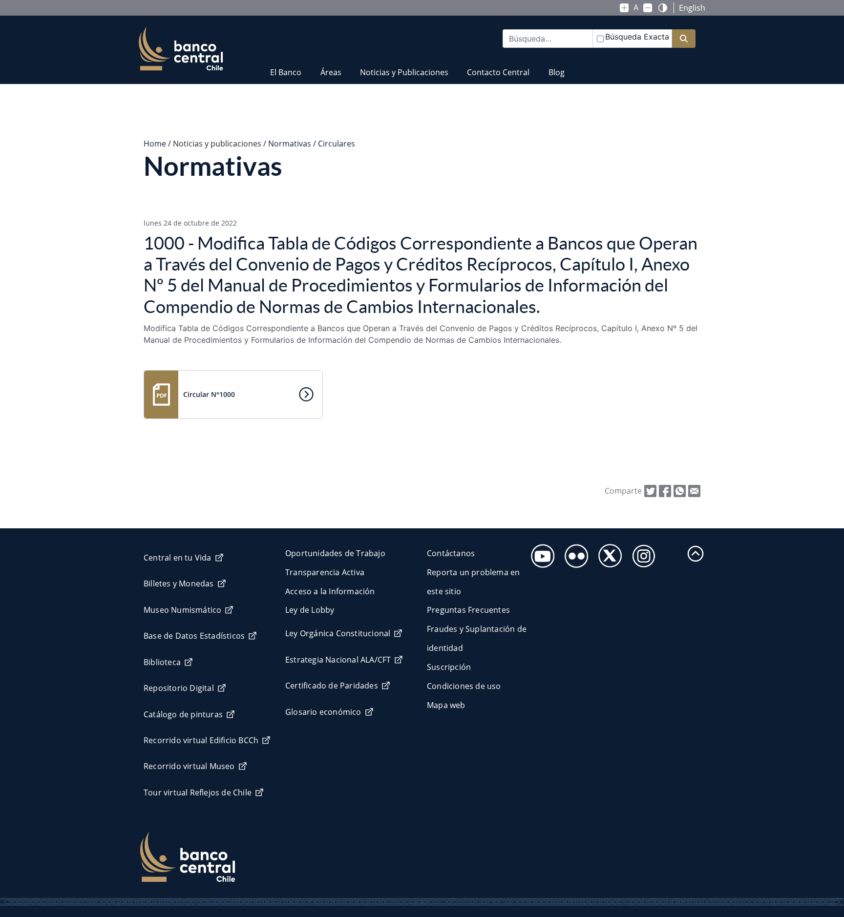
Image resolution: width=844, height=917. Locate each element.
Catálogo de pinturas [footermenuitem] (183, 714)
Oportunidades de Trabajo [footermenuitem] (335, 553)
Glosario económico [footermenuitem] (323, 712)
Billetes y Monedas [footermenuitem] (179, 583)
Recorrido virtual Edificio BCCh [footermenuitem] (201, 740)
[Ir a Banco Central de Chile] (181, 48)
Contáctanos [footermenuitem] (451, 553)
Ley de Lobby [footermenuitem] (309, 609)
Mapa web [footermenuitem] (446, 705)
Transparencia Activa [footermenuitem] (324, 572)
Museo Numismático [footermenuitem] (182, 609)
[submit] (684, 39)
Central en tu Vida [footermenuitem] (177, 557)
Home (155, 143)
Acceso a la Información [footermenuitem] (330, 591)
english (692, 7)
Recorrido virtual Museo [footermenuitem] (189, 766)
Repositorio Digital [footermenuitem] (179, 688)
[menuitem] (286, 66)
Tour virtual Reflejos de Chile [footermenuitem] (198, 792)
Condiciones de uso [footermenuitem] (464, 686)
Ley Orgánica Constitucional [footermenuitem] (337, 633)
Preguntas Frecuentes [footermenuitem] (468, 609)
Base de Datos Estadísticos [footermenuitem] (194, 635)
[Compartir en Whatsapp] (680, 490)
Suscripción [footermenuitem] (449, 667)
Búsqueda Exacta (637, 37)
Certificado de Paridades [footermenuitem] (331, 685)
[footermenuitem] (540, 553)
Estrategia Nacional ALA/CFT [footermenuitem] (338, 659)
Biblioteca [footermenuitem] (162, 662)
